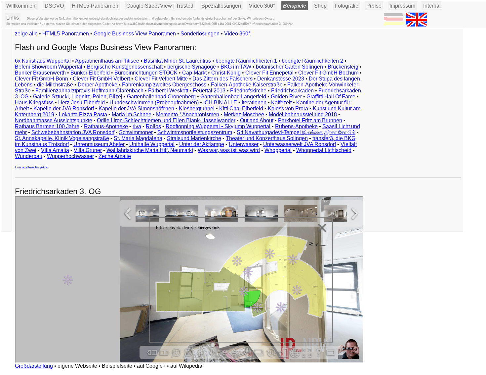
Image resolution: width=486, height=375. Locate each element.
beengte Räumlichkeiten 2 (312, 61)
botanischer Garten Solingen (289, 67)
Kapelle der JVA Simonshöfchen (136, 108)
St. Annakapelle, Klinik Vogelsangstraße (62, 138)
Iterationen (254, 102)
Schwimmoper (136, 132)
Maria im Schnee (131, 114)
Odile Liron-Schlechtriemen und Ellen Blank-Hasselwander (166, 120)
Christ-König (226, 73)
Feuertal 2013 (209, 90)
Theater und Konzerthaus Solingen (267, 138)
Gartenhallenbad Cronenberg (161, 96)
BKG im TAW (236, 67)
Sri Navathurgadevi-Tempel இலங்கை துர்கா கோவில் (296, 132)
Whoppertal (278, 150)
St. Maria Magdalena (138, 138)
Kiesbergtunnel (197, 108)
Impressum (402, 6)
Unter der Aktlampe (201, 144)
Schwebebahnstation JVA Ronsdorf (72, 132)
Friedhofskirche (248, 90)
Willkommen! (21, 6)
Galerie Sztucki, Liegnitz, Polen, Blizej (77, 96)
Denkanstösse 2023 (280, 78)
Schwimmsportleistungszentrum (194, 132)
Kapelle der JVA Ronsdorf (63, 108)
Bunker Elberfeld (90, 73)
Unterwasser (244, 144)
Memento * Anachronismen (187, 114)
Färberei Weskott (168, 90)
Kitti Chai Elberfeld (241, 108)
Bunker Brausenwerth (40, 73)
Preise (374, 6)
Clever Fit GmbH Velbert (101, 78)
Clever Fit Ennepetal (269, 73)
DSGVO (54, 6)
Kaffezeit (281, 102)
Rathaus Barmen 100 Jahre (47, 126)
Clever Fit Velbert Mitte (161, 78)
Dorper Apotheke (97, 84)
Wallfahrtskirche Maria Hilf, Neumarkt (149, 150)
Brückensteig (343, 67)
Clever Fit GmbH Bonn (41, 78)
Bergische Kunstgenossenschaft (125, 67)
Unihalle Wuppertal (152, 144)
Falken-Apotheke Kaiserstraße (247, 84)
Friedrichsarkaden (292, 90)
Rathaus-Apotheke (106, 126)
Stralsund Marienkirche (194, 138)
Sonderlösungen (200, 33)
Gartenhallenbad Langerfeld (233, 96)
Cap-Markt (194, 73)
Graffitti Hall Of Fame (330, 96)
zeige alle (26, 33)
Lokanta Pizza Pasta (83, 114)
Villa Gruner (88, 150)
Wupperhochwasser (70, 156)
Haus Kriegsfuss (34, 102)
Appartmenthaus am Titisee (107, 61)
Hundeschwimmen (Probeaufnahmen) (154, 102)
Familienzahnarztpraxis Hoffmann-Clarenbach (89, 90)
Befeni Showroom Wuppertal (48, 67)
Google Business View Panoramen (135, 33)
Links (12, 18)
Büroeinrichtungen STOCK (146, 73)
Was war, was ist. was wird (229, 150)
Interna (431, 6)
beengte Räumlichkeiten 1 (246, 61)
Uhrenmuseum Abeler (99, 144)
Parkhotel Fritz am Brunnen (310, 120)
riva (137, 126)
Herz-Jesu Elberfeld (81, 102)
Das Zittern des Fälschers (222, 78)
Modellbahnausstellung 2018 (303, 114)
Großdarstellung (34, 366)
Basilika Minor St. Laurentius (177, 61)
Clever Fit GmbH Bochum (328, 73)
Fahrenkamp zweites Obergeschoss (164, 84)
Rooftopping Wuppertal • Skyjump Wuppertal (218, 126)
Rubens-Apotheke (296, 126)
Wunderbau (28, 156)
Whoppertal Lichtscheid (323, 150)
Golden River (286, 96)
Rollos (153, 126)
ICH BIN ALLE (220, 102)
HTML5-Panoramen (95, 6)
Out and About (256, 120)
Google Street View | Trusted (159, 6)
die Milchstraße (55, 84)
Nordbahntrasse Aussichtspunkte (53, 120)
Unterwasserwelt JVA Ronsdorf (299, 144)
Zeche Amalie (115, 156)
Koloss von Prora (288, 108)
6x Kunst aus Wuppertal (43, 61)
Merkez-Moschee (244, 114)
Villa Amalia (55, 150)
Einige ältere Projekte (31, 167)
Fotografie (346, 6)
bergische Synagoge (191, 67)
